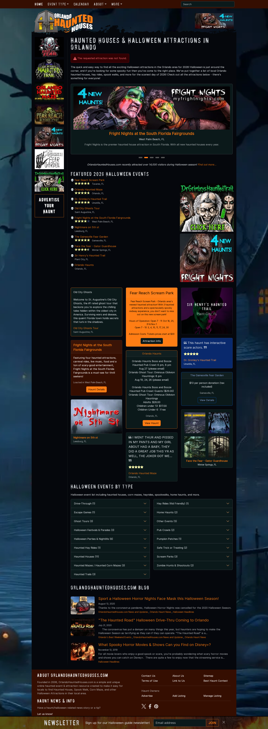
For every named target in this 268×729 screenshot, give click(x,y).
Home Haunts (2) (167, 512)
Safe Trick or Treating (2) (172, 547)
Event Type (57, 4)
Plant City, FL (207, 314)
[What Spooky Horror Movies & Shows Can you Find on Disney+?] (83, 651)
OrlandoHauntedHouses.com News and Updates (123, 612)
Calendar (81, 4)
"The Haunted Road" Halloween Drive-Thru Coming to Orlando (153, 620)
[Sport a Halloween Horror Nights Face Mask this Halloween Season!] (83, 605)
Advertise (147, 695)
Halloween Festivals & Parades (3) (94, 530)
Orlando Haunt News (160, 612)
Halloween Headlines (183, 612)
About (99, 4)
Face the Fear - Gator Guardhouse (95, 246)
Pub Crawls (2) (165, 530)
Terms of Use (149, 680)
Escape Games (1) (84, 512)
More (116, 4)
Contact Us (148, 675)
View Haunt (152, 423)
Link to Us (178, 680)
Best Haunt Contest (215, 680)
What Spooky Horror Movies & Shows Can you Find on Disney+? (154, 644)
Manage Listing (212, 695)
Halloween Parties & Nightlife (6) (93, 538)
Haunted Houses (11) (86, 556)
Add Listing (178, 695)
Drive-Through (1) (84, 503)
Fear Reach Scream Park (89, 180)
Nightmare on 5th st (87, 227)
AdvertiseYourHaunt (49, 205)
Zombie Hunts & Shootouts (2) (175, 565)
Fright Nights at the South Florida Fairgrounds (102, 217)
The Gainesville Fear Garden (91, 236)
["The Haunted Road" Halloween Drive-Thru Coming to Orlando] (83, 626)
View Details (207, 400)
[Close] (224, 722)
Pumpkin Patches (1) (169, 538)
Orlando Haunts (84, 264)
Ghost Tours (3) (83, 521)
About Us (178, 675)
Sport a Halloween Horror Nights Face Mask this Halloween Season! (158, 598)
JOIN (212, 723)
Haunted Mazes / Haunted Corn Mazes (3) (99, 565)
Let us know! (45, 713)
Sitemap (208, 675)
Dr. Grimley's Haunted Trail (91, 199)
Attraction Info (152, 341)
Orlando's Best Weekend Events (114, 637)
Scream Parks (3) (167, 556)
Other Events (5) (167, 521)
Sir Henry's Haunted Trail (151, 133)
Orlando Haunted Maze (89, 189)
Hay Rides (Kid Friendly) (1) (173, 503)
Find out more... (207, 164)
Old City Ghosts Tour (87, 208)
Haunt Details (96, 389)
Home (39, 4)
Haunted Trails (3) (85, 574)
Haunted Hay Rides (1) (87, 547)
